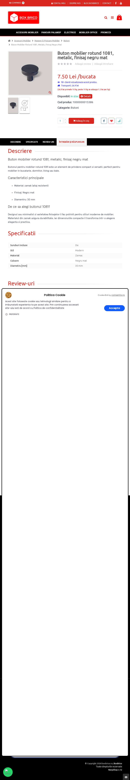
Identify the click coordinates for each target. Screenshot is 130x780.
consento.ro (118, 295)
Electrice (70, 32)
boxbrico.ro (107, 763)
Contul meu (59, 3)
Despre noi (75, 3)
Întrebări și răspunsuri (71, 142)
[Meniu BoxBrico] (112, 17)
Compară (17, 3)
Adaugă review (83, 63)
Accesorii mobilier (27, 32)
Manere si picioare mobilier (47, 41)
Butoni (67, 41)
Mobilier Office (88, 32)
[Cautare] (106, 17)
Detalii (87, 96)
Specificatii (32, 142)
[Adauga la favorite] (111, 121)
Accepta (114, 308)
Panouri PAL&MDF (51, 32)
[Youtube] (121, 3)
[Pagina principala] (24, 17)
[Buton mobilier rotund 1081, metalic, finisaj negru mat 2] (24, 106)
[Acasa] (9, 41)
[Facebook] (116, 3)
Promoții (106, 32)
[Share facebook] (104, 121)
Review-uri (48, 142)
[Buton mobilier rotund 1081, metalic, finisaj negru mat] (13, 106)
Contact (106, 3)
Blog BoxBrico (91, 3)
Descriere (15, 142)
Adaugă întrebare (103, 63)
